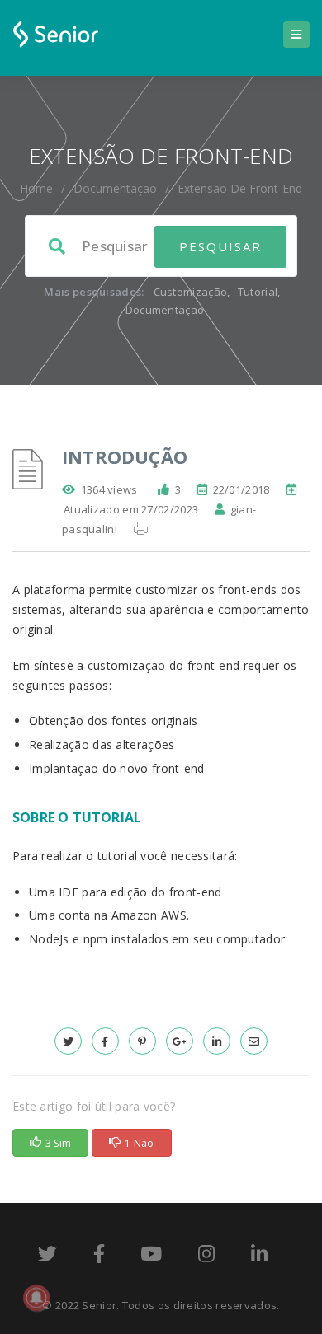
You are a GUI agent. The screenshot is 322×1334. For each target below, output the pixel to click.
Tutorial (257, 291)
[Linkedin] (259, 1256)
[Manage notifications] (36, 1298)
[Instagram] (206, 1256)
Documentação (115, 188)
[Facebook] (99, 1256)
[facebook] (105, 1041)
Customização (191, 291)
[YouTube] (151, 1256)
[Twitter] (47, 1256)
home (36, 188)
